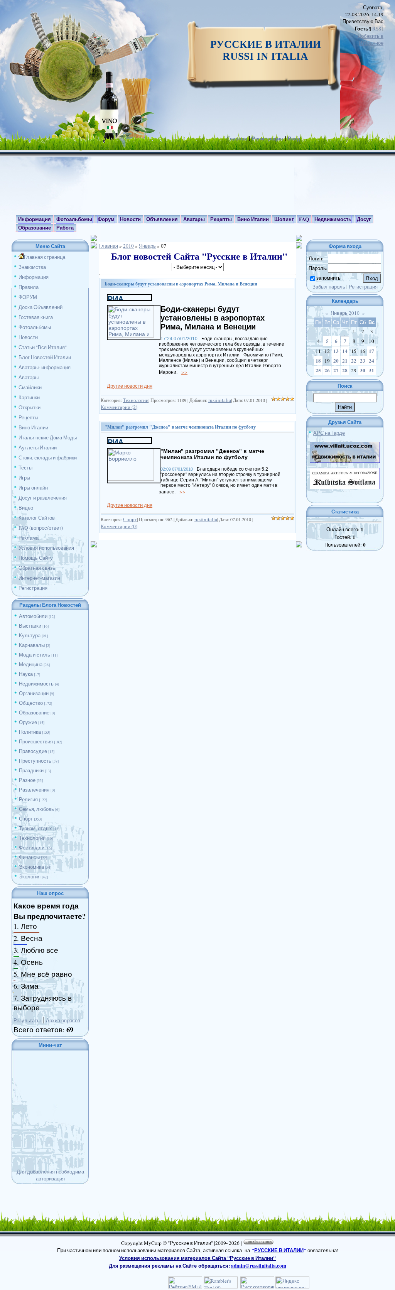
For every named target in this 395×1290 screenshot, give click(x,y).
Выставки (30, 625)
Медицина (30, 664)
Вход (294, 138)
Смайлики (30, 387)
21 (345, 361)
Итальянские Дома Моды (48, 437)
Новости (28, 337)
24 (371, 361)
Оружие (28, 722)
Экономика (31, 866)
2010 (128, 245)
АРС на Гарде (329, 432)
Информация (34, 277)
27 (336, 370)
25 (318, 370)
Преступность (35, 760)
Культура (30, 635)
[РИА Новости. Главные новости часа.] (129, 298)
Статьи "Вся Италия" (43, 347)
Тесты (25, 467)
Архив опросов (63, 1020)
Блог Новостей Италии (45, 357)
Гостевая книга (36, 317)
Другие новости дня (129, 385)
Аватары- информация (45, 367)
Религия (28, 799)
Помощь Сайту (36, 557)
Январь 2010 (345, 312)
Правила (29, 287)
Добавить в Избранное (370, 39)
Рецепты (28, 417)
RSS (376, 28)
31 (371, 370)
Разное (27, 780)
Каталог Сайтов (37, 517)
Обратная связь (37, 567)
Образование (34, 712)
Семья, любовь (36, 808)
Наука (26, 673)
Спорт (26, 818)
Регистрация (267, 138)
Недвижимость (36, 683)
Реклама (29, 537)
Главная (237, 138)
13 (336, 351)
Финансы (29, 857)
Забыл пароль (328, 286)
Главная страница (44, 256)
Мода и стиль (34, 654)
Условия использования (46, 547)
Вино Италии (33, 427)
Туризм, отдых (35, 828)
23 (362, 361)
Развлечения (34, 789)
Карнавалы (32, 645)
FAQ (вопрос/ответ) (41, 527)
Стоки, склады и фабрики (48, 457)
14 (345, 351)
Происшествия (36, 741)
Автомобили (33, 616)
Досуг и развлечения (43, 497)
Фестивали (31, 847)
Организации (34, 693)
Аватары (29, 377)
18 (318, 361)
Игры (24, 477)
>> (184, 371)
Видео (26, 507)
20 (336, 361)
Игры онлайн (33, 487)
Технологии (32, 837)
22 (353, 361)
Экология (30, 876)
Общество (31, 702)
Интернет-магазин (39, 577)
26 (327, 370)
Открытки (30, 407)
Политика (30, 731)
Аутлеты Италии (38, 447)
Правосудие (33, 751)
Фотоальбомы (35, 327)
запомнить (328, 277)
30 (362, 370)
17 (371, 351)
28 (345, 370)
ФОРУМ (28, 297)
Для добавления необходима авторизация (50, 1175)
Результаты (27, 1020)
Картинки (29, 397)
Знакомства (32, 266)
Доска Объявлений (40, 307)
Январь (147, 245)
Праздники (31, 770)
